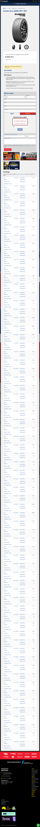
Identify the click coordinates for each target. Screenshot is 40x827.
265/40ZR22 (15, 631)
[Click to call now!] (33, 1)
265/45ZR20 (15, 368)
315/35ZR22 (15, 733)
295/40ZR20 (15, 436)
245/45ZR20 (15, 334)
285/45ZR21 (15, 572)
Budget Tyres (3, 802)
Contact (33, 792)
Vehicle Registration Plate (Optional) (10, 134)
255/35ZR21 (15, 461)
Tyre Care (33, 774)
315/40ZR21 (15, 623)
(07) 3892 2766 (6, 776)
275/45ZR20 (15, 394)
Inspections (34, 785)
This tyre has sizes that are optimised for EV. (13, 67)
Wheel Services (34, 789)
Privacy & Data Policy (7, 825)
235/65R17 (16, 210)
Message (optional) (7, 138)
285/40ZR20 (15, 411)
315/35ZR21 (15, 606)
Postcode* (6, 109)
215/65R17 (16, 193)
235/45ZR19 (15, 284)
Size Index (3, 799)
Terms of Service (32, 145)
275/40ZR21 (15, 521)
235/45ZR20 (15, 317)
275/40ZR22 (15, 665)
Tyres (33, 768)
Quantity (27, 95)
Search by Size (34, 771)
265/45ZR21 (15, 504)
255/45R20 (16, 343)
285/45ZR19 (15, 300)
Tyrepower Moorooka (21, 3)
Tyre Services (34, 787)
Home (5, 8)
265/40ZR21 (15, 487)
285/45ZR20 (15, 428)
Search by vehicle (19, 174)
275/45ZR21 (15, 538)
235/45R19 (16, 275)
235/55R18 (16, 243)
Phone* (5, 102)
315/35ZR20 (15, 453)
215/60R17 (16, 186)
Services (33, 781)
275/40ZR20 (15, 377)
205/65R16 (16, 177)
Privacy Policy (25, 145)
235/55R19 (16, 292)
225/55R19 (16, 267)
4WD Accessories (35, 782)
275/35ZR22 (15, 648)
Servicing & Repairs (35, 786)
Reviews (33, 796)
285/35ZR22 (15, 682)
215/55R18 (16, 227)
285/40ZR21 (15, 555)
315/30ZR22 (15, 716)
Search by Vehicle (35, 770)
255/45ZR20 (15, 360)
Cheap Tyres (3, 804)
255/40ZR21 (15, 470)
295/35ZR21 (15, 589)
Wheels (33, 777)
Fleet (33, 793)
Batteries (33, 783)
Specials (33, 790)
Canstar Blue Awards (5, 801)
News (33, 794)
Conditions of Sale (14, 825)
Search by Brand (35, 772)
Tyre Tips (33, 775)
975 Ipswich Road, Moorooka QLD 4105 (7, 773)
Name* (5, 99)
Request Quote (7, 149)
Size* (5, 95)
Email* (5, 106)
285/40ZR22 (15, 699)
